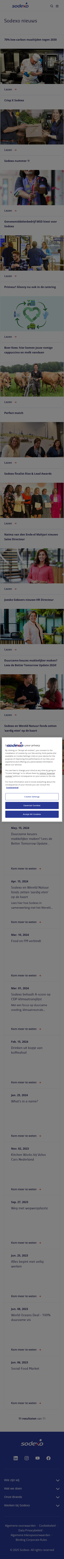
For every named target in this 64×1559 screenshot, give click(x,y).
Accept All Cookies (32, 814)
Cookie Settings (32, 796)
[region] (32, 779)
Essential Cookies (32, 805)
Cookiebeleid (12, 787)
